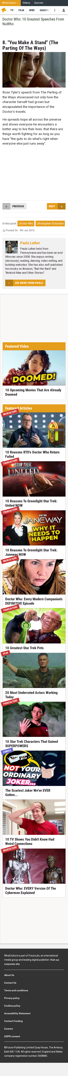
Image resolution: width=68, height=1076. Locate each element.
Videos (26, 2)
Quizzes (38, 2)
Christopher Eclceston (50, 223)
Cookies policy (12, 1005)
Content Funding (13, 1021)
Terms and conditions (16, 990)
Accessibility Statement (17, 1013)
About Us (9, 975)
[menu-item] (12, 10)
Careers (8, 1028)
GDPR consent (12, 1036)
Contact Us (10, 982)
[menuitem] (10, 3)
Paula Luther (30, 243)
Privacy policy (12, 998)
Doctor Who (26, 223)
